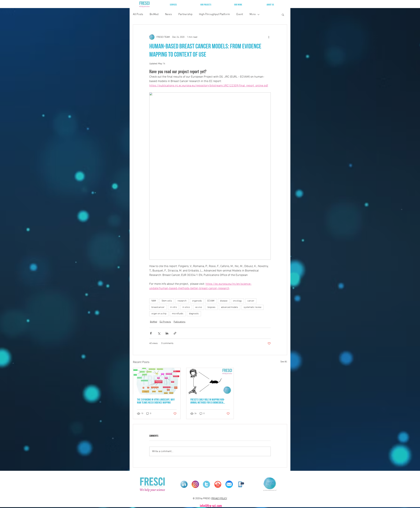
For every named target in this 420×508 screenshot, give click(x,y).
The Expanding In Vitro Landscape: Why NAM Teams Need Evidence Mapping (156, 401)
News (168, 14)
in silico (186, 307)
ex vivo (198, 307)
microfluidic (177, 313)
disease (223, 301)
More (253, 14)
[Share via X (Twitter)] (158, 333)
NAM (153, 301)
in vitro (173, 307)
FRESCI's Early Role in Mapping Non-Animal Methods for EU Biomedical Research (207, 401)
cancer (250, 301)
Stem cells (167, 301)
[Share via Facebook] (150, 333)
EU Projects (165, 322)
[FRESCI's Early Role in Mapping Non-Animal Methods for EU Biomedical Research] (210, 381)
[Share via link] (175, 333)
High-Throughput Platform (214, 14)
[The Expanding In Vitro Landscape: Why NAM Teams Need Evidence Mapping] (156, 381)
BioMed (154, 14)
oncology (237, 301)
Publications (179, 322)
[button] (173, 4)
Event (239, 14)
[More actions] (269, 37)
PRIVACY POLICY (219, 498)
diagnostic (194, 313)
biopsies (211, 307)
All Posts (138, 14)
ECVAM (210, 301)
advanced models (229, 307)
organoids (197, 301)
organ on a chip (158, 313)
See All (283, 361)
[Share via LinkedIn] (166, 333)
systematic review (252, 307)
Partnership (185, 14)
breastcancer (158, 307)
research (182, 301)
